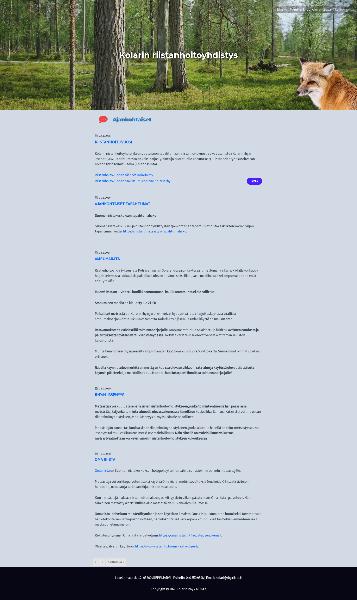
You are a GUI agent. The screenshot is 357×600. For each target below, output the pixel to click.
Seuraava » (116, 562)
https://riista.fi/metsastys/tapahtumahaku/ (155, 231)
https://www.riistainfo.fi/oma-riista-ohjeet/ (166, 546)
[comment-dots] (103, 119)
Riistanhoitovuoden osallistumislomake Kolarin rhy (132, 181)
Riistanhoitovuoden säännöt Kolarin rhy (124, 175)
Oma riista (102, 470)
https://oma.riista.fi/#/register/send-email (190, 535)
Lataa (254, 181)
